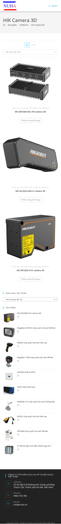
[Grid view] (27, 44)
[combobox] (30, 299)
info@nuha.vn (20, 504)
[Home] (4, 25)
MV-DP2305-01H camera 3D (30, 270)
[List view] (33, 44)
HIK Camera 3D (37, 25)
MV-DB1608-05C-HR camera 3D (30, 111)
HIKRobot (45, 108)
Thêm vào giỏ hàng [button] (30, 120)
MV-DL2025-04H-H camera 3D (30, 191)
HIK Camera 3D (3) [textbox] (29, 299)
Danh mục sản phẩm (20, 108)
